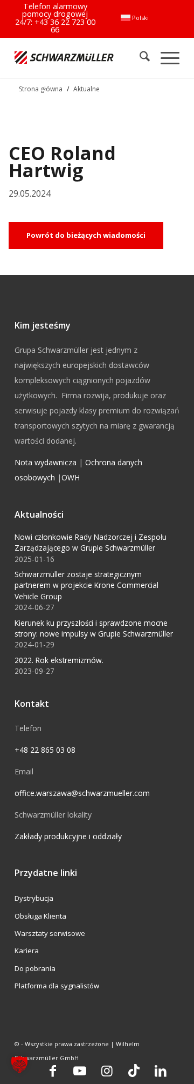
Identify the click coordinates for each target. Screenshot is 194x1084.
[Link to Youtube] (80, 1070)
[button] (19, 1064)
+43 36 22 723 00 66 (64, 26)
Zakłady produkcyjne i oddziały (68, 836)
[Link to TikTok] (134, 1070)
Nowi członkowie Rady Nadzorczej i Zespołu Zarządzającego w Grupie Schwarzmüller (91, 542)
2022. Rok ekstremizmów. (59, 660)
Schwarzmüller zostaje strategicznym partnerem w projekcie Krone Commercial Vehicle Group (86, 585)
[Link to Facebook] (53, 1070)
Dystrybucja (34, 898)
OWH (70, 477)
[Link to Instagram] (107, 1070)
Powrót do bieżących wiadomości (86, 235)
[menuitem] (134, 18)
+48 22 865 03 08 (45, 750)
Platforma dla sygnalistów (57, 986)
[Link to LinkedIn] (161, 1070)
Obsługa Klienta (40, 916)
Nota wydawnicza (46, 462)
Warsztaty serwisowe (50, 933)
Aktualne (86, 88)
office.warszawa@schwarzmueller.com (82, 793)
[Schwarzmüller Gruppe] (64, 57)
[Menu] (164, 57)
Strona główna (41, 88)
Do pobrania (35, 968)
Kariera (27, 950)
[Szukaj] (139, 57)
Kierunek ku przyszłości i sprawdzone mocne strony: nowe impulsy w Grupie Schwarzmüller (94, 628)
